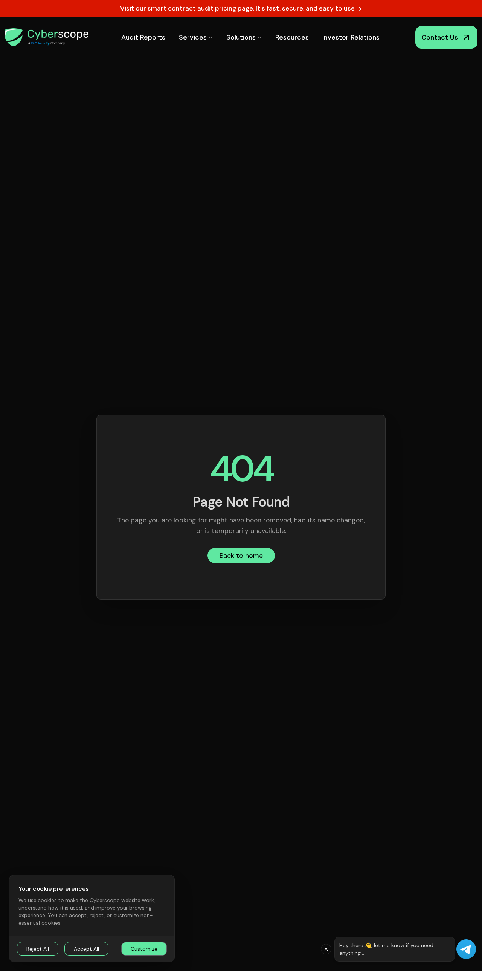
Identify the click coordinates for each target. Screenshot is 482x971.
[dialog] (92, 918)
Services (193, 37)
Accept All (86, 948)
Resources (292, 37)
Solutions (241, 37)
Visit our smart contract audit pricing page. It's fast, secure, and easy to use (238, 8)
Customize (144, 948)
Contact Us (439, 37)
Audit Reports (143, 37)
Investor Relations (351, 37)
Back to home (241, 555)
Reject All (37, 948)
